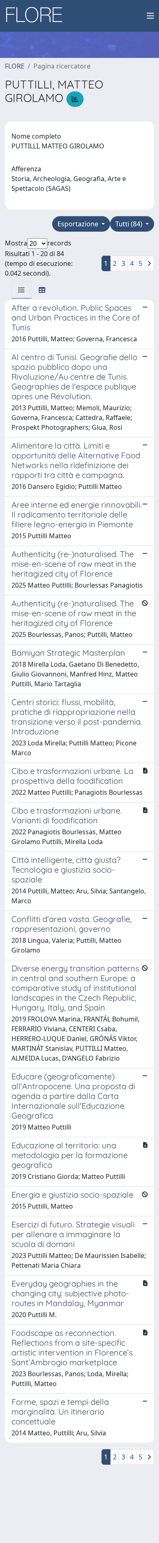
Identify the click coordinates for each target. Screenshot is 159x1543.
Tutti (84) (129, 223)
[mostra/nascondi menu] (150, 16)
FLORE (14, 66)
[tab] (21, 289)
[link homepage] (37, 16)
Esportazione (78, 223)
